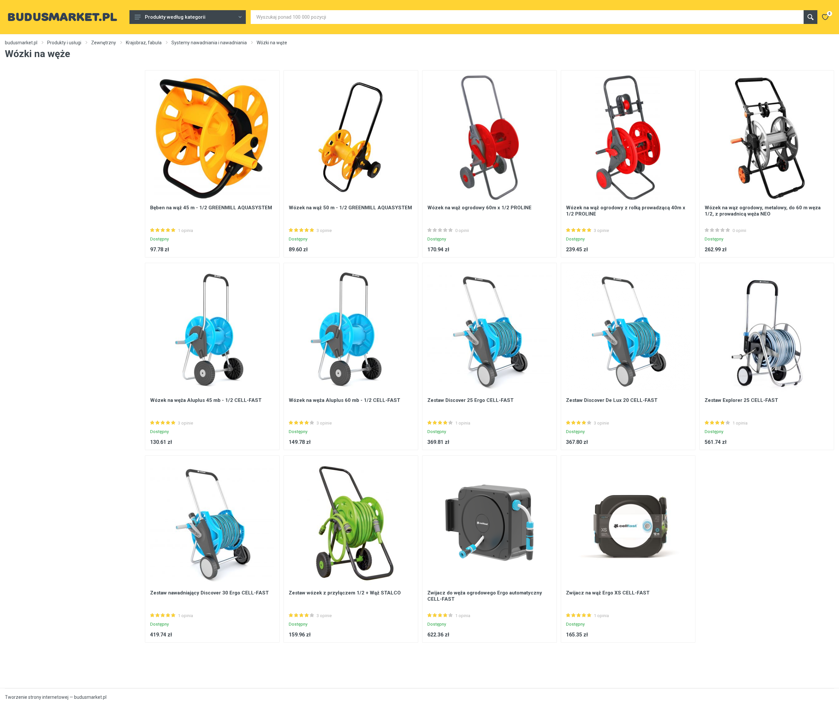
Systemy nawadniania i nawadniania (209, 42)
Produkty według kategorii (175, 17)
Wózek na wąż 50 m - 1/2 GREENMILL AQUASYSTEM (350, 208)
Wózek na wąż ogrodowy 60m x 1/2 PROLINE (479, 208)
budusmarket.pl (21, 42)
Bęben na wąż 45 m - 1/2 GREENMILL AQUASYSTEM (211, 208)
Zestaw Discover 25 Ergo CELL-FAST (470, 400)
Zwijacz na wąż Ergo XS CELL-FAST (608, 593)
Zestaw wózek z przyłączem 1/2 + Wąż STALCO (345, 593)
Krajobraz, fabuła (144, 42)
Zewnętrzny (103, 42)
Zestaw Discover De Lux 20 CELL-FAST (611, 400)
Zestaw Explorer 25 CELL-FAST (741, 400)
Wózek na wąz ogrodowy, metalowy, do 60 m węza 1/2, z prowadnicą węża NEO (763, 211)
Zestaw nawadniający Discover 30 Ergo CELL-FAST (209, 593)
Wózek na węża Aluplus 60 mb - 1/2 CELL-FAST (344, 400)
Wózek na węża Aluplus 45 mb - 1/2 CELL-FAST (206, 400)
